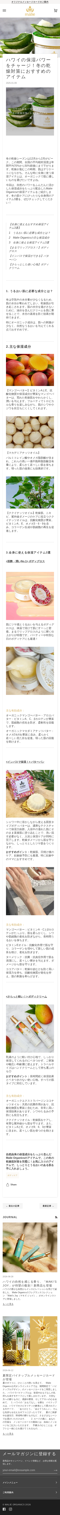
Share (13, 1184)
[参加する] (52, 1470)
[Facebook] (4, 1509)
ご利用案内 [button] (8, 1492)
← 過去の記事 (13, 1206)
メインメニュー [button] (10, 1482)
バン (41, 761)
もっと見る (8, 1304)
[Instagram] (10, 1509)
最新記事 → (48, 1206)
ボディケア (13, 1175)
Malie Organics (15, 1504)
